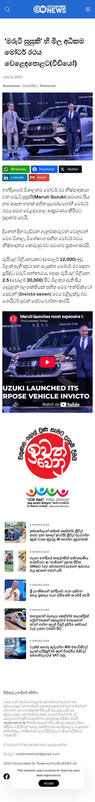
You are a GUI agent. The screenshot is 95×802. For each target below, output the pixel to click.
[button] (7, 9)
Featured (47, 86)
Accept (49, 783)
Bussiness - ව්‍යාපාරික (19, 86)
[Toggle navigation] (76, 9)
